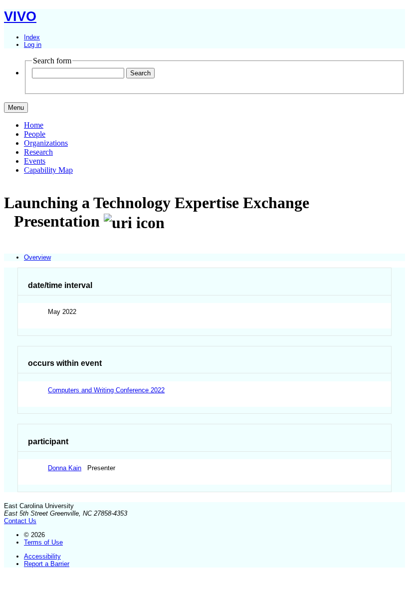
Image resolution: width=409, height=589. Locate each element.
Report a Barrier (46, 564)
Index (32, 37)
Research (38, 152)
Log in (32, 44)
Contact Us (20, 521)
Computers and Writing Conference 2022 (106, 390)
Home (33, 125)
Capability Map (48, 170)
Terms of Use (43, 542)
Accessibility (42, 556)
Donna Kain (64, 468)
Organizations (46, 143)
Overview (37, 257)
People (34, 134)
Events (34, 161)
